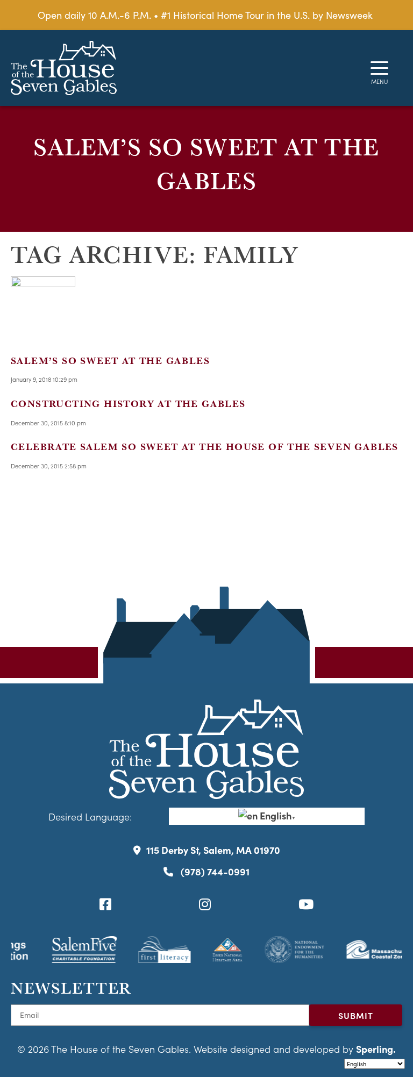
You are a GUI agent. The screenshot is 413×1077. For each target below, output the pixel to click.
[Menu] (379, 68)
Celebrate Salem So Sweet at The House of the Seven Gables (204, 446)
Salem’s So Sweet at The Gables (110, 360)
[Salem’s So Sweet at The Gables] (43, 333)
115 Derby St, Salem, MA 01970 (213, 850)
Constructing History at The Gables (128, 403)
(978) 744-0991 (214, 871)
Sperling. (376, 1048)
